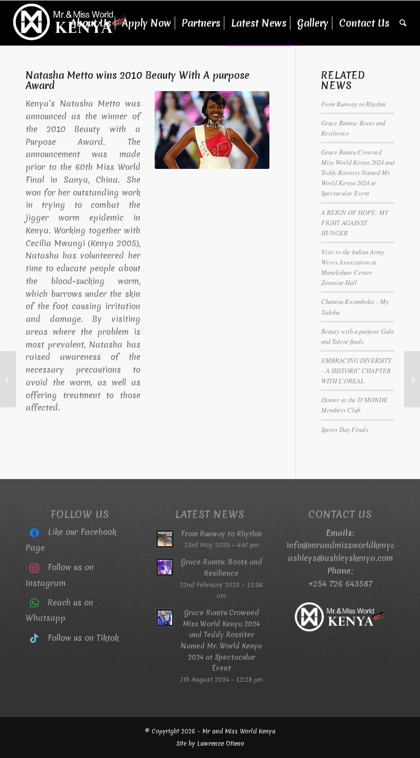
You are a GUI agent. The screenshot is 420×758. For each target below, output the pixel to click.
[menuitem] (90, 23)
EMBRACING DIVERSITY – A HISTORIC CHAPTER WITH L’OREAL (356, 370)
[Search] (402, 23)
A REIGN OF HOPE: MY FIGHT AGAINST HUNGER (354, 222)
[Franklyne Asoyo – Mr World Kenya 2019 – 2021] (412, 379)
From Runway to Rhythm (353, 103)
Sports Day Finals (344, 429)
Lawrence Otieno (220, 744)
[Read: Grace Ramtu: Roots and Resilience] (165, 567)
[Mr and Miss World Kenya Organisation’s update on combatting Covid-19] (8, 379)
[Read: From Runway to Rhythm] (165, 539)
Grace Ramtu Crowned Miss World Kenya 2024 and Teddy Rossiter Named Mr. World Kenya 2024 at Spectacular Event (357, 172)
